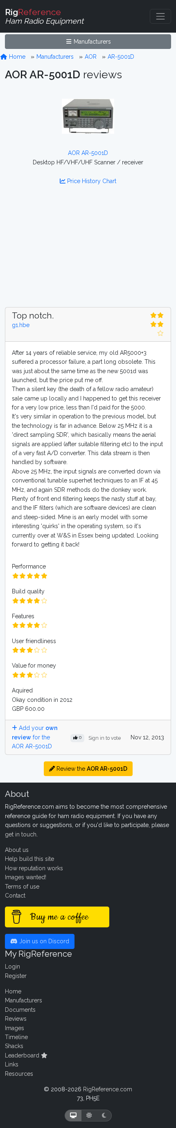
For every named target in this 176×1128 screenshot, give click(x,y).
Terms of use (22, 886)
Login (12, 966)
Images (14, 1028)
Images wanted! (25, 877)
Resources (19, 1073)
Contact (15, 895)
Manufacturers (91, 41)
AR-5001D (121, 56)
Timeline (16, 1037)
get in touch (20, 834)
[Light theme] (89, 1115)
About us (17, 850)
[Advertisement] (88, 251)
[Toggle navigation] (160, 16)
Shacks (14, 1046)
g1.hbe (20, 325)
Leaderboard (23, 1055)
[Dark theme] (104, 1115)
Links (11, 1064)
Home (16, 56)
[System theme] (73, 1115)
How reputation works (34, 868)
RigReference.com (107, 1089)
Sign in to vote (104, 738)
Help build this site (29, 859)
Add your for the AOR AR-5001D (34, 737)
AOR (91, 56)
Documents (20, 1009)
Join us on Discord (43, 941)
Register (16, 976)
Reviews (16, 1018)
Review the (91, 768)
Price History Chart (90, 181)
